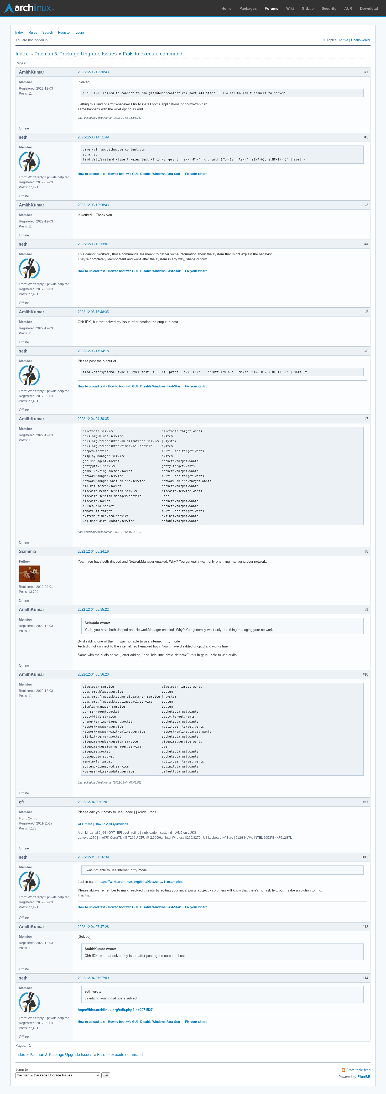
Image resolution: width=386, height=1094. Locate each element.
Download (369, 8)
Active (343, 40)
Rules (33, 32)
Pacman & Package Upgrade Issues (75, 53)
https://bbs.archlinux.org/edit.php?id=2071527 (115, 1010)
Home (226, 8)
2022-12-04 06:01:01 (93, 802)
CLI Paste (85, 824)
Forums (271, 8)
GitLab (308, 8)
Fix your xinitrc (196, 174)
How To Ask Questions (111, 824)
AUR (348, 8)
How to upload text (91, 174)
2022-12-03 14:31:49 (93, 137)
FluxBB (364, 1077)
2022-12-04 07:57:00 (93, 978)
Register (64, 32)
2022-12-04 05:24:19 (93, 551)
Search (47, 32)
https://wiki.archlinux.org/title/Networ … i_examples (140, 882)
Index (19, 32)
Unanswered (360, 40)
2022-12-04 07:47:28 (93, 927)
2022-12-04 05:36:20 (93, 674)
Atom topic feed (358, 1070)
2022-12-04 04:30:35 (93, 419)
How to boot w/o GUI (123, 174)
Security (329, 8)
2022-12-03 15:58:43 (93, 205)
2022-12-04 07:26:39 (93, 857)
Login (80, 32)
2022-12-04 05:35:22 (93, 609)
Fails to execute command (152, 53)
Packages (248, 8)
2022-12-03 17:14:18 (93, 351)
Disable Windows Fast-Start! (161, 174)
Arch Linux (29, 8)
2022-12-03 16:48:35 (93, 312)
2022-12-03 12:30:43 (93, 72)
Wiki (290, 8)
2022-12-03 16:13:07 (93, 244)
